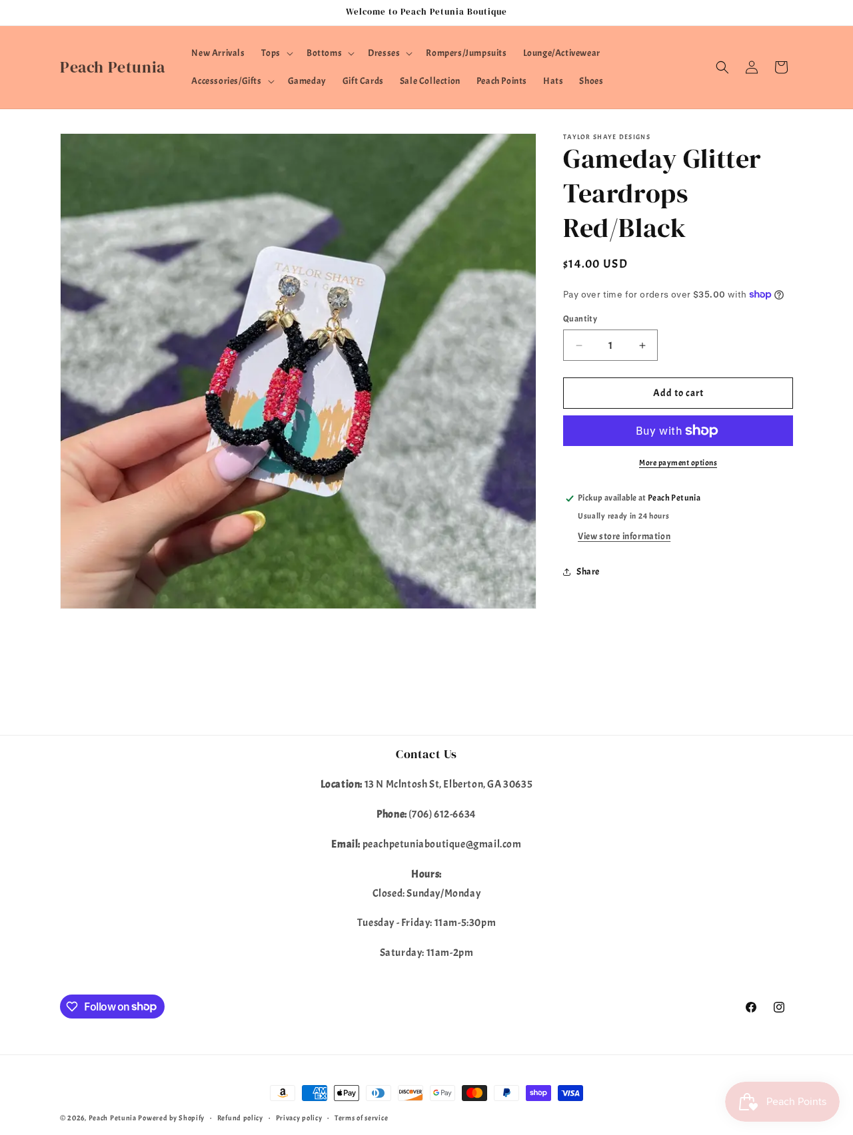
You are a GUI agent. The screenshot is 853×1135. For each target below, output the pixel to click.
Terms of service (361, 1117)
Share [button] (588, 571)
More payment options (678, 462)
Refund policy (240, 1117)
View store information (624, 536)
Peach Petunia (113, 1117)
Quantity (580, 319)
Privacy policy (299, 1117)
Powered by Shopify (171, 1117)
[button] (276, 53)
